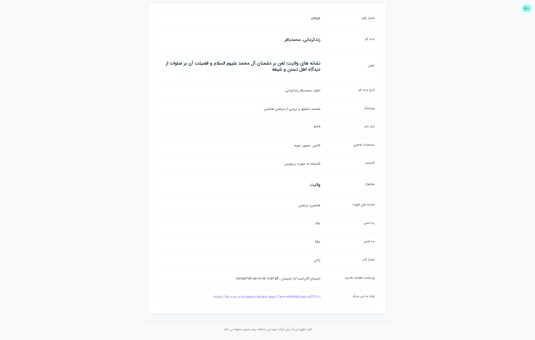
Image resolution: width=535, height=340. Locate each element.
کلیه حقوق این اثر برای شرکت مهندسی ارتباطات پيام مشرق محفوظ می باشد (267, 329)
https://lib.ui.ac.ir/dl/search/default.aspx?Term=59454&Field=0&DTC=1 (267, 297)
